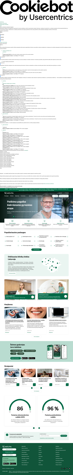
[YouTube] (69, 468)
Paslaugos (24, 446)
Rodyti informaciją (3, 42)
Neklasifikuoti (3, 121)
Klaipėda (40, 452)
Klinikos (40, 446)
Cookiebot (26, 150)
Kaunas (40, 450)
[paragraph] (36, 176)
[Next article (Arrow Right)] (41, 388)
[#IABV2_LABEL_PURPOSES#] (6, 156)
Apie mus (4, 468)
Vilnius (40, 448)
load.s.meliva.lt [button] (5, 114)
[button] (38, 52)
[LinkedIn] (67, 468)
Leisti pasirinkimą (6, 187)
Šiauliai (40, 454)
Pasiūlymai (57, 456)
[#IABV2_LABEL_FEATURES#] (5, 160)
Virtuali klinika (24, 460)
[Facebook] (64, 468)
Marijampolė (41, 460)
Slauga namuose (59, 464)
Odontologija (24, 452)
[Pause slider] (14, 216)
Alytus (40, 458)
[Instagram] (62, 468)
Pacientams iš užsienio (60, 460)
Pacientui (57, 446)
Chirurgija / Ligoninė (25, 458)
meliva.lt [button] (4, 68)
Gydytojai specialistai (25, 450)
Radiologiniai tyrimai (25, 456)
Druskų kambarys (25, 454)
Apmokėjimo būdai (59, 458)
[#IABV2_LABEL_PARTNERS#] (6, 164)
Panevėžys (40, 456)
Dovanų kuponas (59, 462)
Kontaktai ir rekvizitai (10, 468)
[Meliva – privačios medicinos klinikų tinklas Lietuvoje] (8, 193)
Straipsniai (57, 454)
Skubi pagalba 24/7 (25, 462)
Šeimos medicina (25, 448)
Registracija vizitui (59, 448)
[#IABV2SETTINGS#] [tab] (4, 24)
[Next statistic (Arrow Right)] (39, 428)
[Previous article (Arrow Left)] (32, 388)
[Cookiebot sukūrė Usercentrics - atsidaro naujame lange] (36, 10)
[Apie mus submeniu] (33, 196)
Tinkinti (11, 187)
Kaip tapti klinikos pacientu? (61, 450)
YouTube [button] (4, 82)
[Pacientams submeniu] (26, 196)
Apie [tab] (1, 25)
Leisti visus (15, 187)
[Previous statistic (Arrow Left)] (34, 428)
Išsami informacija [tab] (3, 23)
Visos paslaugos (24, 464)
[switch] (0, 38)
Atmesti (1, 187)
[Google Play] (32, 358)
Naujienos (57, 452)
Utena (40, 462)
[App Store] (25, 358)
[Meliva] (9, 447)
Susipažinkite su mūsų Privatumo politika (47, 438)
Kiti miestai (41, 464)
